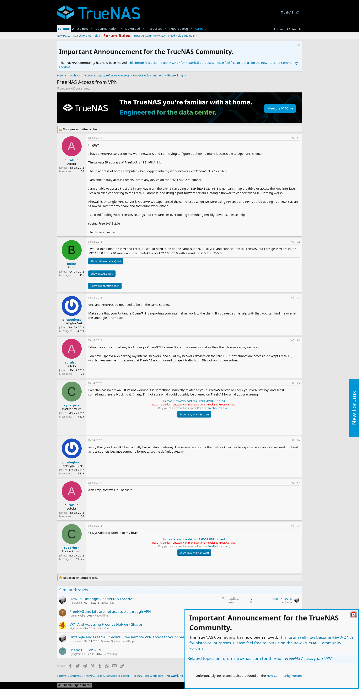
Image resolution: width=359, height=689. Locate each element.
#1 (298, 138)
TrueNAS (287, 12)
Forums (64, 28)
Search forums (82, 35)
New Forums (354, 408)
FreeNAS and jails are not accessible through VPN (110, 611)
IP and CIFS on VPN (85, 649)
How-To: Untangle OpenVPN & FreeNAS (102, 598)
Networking (107, 602)
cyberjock (71, 405)
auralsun (65, 88)
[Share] (292, 138)
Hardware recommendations (180, 401)
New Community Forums (284, 675)
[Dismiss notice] (298, 45)
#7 (298, 483)
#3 (298, 297)
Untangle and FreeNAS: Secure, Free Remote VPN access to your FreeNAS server (136, 637)
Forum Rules (116, 35)
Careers (200, 28)
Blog (97, 35)
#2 (298, 241)
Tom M (73, 615)
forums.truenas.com (241, 658)
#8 (298, 525)
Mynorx (74, 628)
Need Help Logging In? (182, 35)
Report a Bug (178, 28)
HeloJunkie (76, 602)
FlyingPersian (77, 654)
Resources (155, 28)
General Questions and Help (117, 641)
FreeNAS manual (217, 408)
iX (297, 12)
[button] (91, 28)
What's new (80, 28)
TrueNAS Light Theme (76, 685)
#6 (298, 440)
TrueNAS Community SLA (149, 35)
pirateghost (71, 319)
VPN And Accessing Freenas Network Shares (106, 624)
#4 (298, 340)
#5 (298, 383)
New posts (63, 35)
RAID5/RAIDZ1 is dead (212, 401)
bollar (71, 264)
